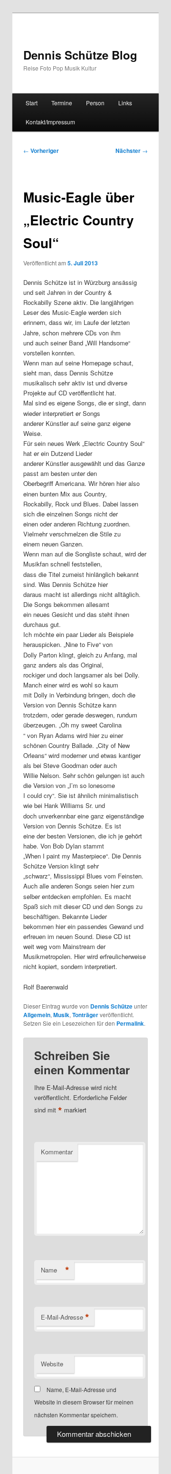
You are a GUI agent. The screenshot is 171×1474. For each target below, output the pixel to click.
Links (125, 103)
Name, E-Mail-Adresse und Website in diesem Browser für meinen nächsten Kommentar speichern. (83, 1402)
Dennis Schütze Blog (80, 55)
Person (95, 103)
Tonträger (85, 1014)
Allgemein (36, 1014)
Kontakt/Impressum (50, 122)
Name (55, 1270)
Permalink (130, 1023)
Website (52, 1363)
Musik (61, 1014)
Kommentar (57, 1151)
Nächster (131, 150)
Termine (61, 103)
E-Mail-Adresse (65, 1317)
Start (32, 103)
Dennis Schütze (111, 1006)
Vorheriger (41, 150)
